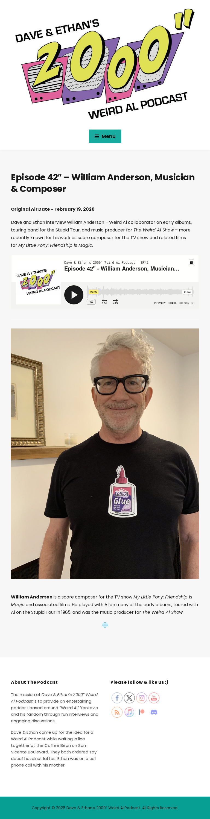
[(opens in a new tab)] (105, 628)
